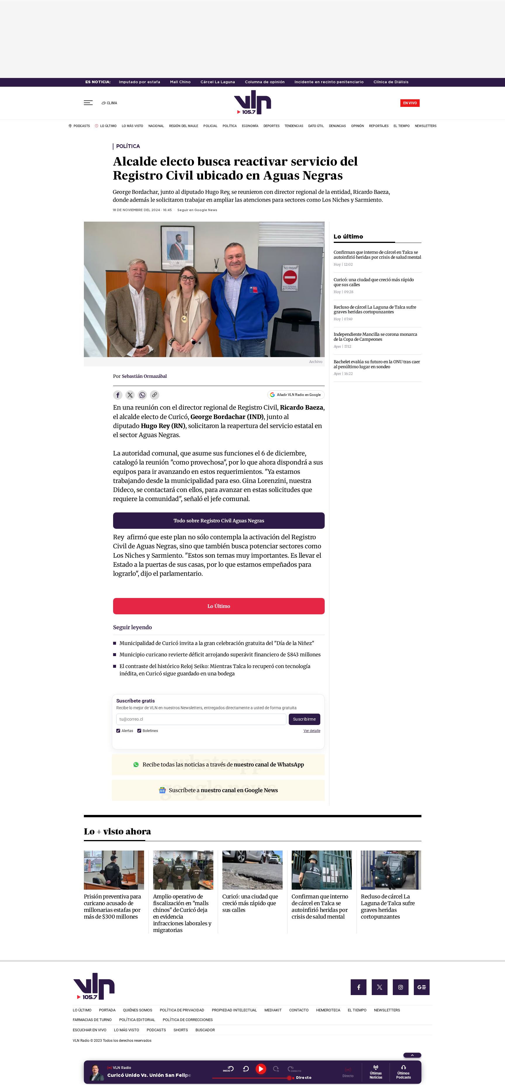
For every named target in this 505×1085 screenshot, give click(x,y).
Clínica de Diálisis (391, 82)
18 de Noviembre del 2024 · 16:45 (142, 210)
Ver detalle (312, 730)
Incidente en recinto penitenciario (329, 82)
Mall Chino (180, 82)
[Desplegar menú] (88, 103)
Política (128, 146)
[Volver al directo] (294, 1069)
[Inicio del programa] (228, 1069)
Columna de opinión (265, 82)
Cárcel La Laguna (217, 82)
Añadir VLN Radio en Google (299, 395)
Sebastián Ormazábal (144, 376)
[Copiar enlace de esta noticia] (154, 395)
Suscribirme (304, 719)
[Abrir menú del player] (412, 1055)
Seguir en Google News (197, 210)
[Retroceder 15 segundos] (246, 1069)
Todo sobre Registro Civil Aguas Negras (219, 521)
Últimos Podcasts (403, 1075)
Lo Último (218, 606)
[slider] (250, 1078)
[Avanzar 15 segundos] (276, 1069)
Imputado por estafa (139, 82)
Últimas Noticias (376, 1075)
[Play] (261, 1069)
